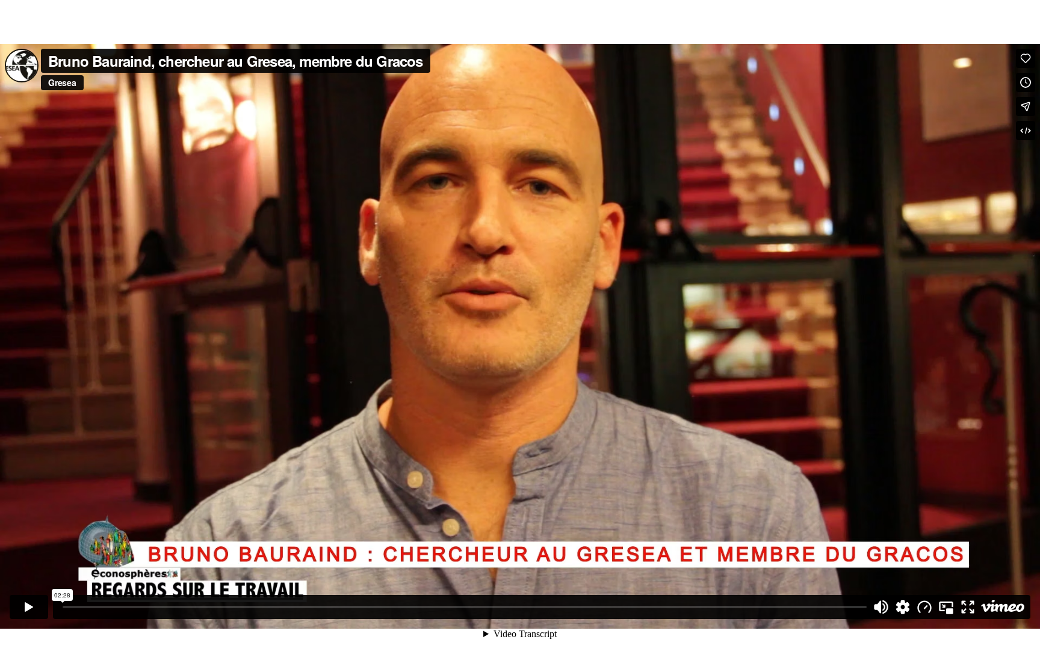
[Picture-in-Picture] (946, 607)
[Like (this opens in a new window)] (1025, 58)
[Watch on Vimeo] (1003, 607)
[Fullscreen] (967, 607)
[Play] (29, 607)
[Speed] (924, 607)
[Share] (1025, 106)
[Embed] (1025, 130)
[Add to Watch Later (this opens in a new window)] (1025, 82)
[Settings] (902, 607)
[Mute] (881, 607)
